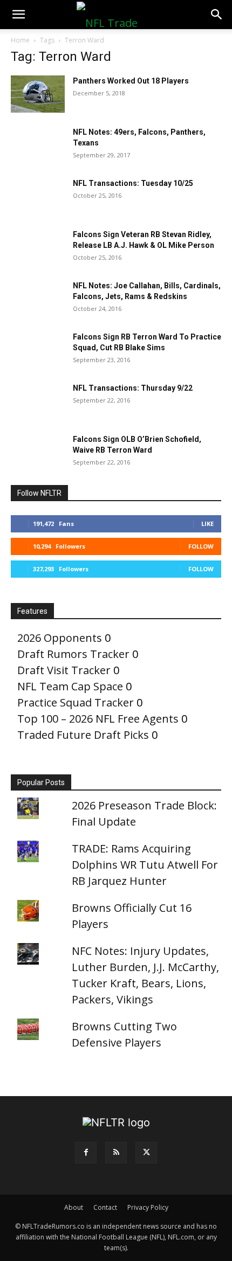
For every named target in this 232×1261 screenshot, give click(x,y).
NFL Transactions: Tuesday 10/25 (133, 183)
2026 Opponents (59, 637)
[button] (18, 14)
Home (20, 40)
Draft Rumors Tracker (73, 654)
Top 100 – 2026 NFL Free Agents (98, 718)
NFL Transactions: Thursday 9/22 (133, 388)
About (73, 1207)
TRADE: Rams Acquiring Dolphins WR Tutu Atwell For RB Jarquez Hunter (145, 864)
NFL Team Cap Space (70, 686)
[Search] (217, 14)
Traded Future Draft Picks (83, 735)
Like (207, 523)
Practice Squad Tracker (75, 702)
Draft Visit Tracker (64, 670)
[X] (146, 1152)
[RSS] (116, 1152)
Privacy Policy (147, 1207)
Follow (201, 546)
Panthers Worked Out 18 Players (131, 81)
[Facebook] (86, 1152)
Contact (105, 1207)
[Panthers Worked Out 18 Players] (38, 94)
